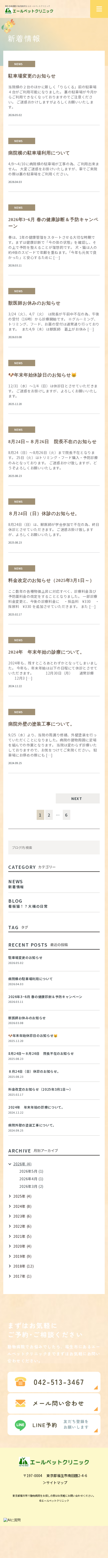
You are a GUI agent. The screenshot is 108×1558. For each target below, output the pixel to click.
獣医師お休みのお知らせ (34, 303)
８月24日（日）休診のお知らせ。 (44, 513)
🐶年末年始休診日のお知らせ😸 (42, 375)
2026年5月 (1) (31, 1171)
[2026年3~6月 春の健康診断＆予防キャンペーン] (94, 1001)
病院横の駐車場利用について (39, 152)
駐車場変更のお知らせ (32, 75)
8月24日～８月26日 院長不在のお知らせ (52, 441)
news (18, 64)
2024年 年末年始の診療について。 (46, 652)
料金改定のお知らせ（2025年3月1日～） (51, 580)
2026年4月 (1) (31, 1178)
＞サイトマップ (55, 1482)
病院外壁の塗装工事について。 (41, 724)
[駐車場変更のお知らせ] (94, 962)
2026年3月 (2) (31, 1186)
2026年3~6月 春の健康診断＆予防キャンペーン (45, 996)
